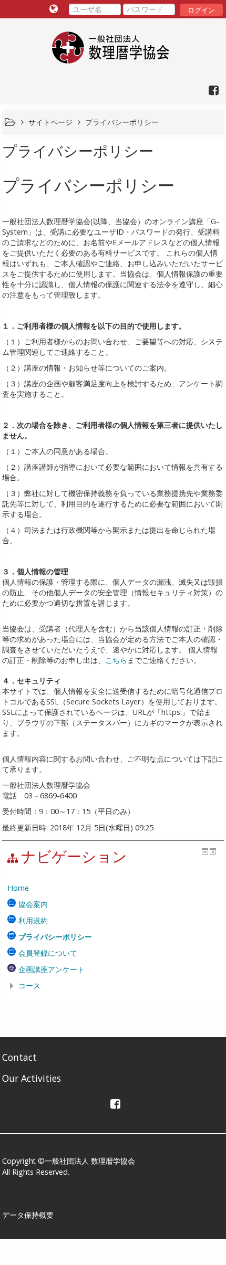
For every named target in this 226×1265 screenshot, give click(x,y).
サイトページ (50, 122)
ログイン (201, 10)
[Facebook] (211, 90)
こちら (116, 660)
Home (18, 888)
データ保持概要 (28, 1215)
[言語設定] (55, 9)
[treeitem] (112, 888)
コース (29, 985)
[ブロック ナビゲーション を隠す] (205, 851)
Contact (19, 1057)
